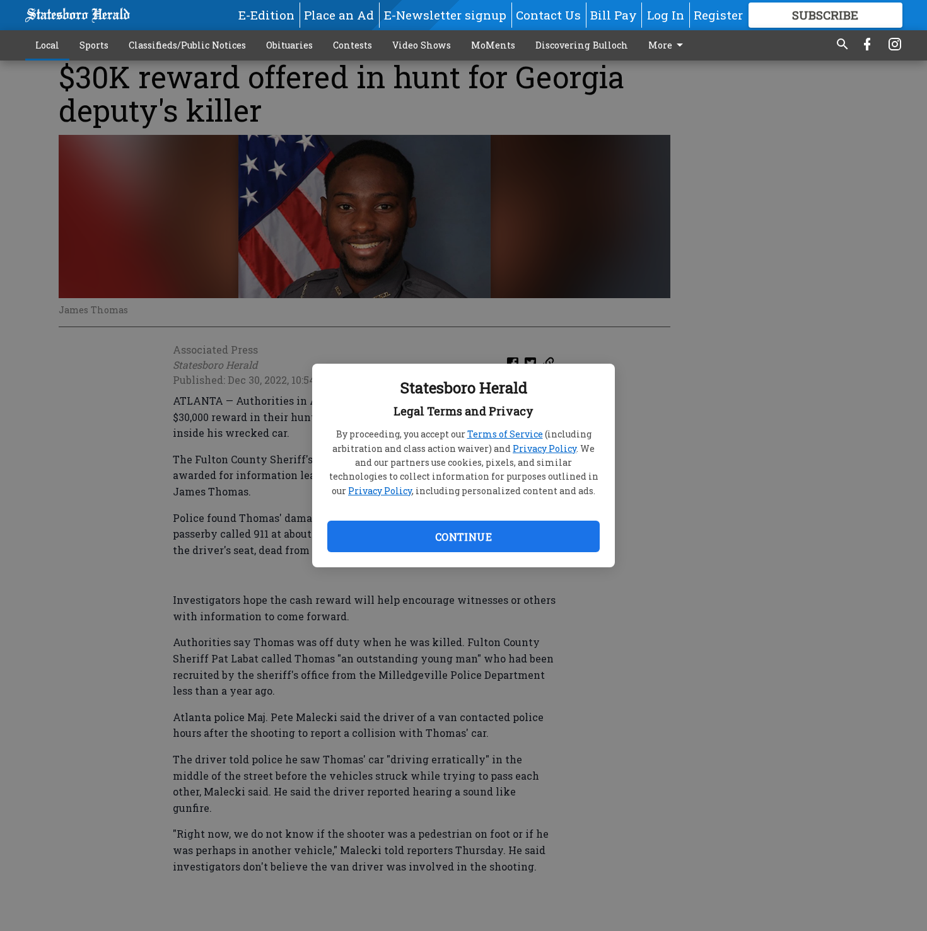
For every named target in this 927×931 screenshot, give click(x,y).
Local (47, 45)
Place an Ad (339, 15)
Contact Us (548, 15)
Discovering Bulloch (581, 45)
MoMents (493, 45)
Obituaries (289, 45)
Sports (93, 45)
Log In (665, 15)
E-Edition (266, 15)
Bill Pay (613, 15)
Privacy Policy (544, 448)
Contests (352, 45)
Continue (463, 536)
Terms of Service (505, 434)
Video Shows (421, 45)
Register (718, 15)
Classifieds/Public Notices (187, 45)
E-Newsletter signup (445, 15)
